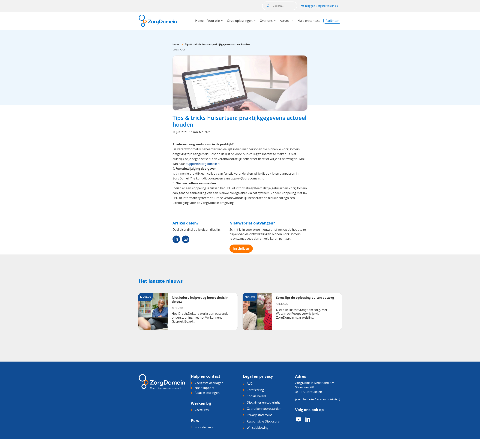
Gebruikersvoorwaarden (264, 409)
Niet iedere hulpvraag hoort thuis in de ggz (200, 299)
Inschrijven (241, 248)
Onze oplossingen (240, 21)
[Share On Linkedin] (176, 239)
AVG (250, 383)
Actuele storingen (207, 393)
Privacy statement (259, 415)
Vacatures (202, 410)
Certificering (255, 390)
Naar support (204, 388)
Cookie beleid (256, 396)
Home (199, 21)
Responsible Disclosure (263, 421)
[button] (178, 49)
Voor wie (213, 21)
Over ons (266, 21)
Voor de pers (204, 427)
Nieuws (145, 297)
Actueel (285, 21)
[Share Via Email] (185, 239)
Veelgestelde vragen (209, 383)
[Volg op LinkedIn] (305, 419)
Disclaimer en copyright (263, 402)
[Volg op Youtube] (296, 419)
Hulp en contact (309, 21)
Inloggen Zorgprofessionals (319, 6)
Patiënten (332, 21)
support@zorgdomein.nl (203, 164)
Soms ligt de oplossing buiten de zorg (305, 297)
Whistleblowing (257, 427)
